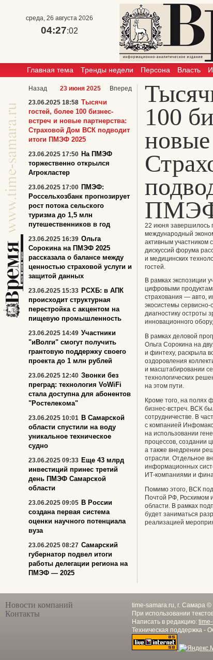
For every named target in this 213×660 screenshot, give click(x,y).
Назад (37, 88)
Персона (155, 70)
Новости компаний (39, 605)
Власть (189, 70)
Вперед (121, 88)
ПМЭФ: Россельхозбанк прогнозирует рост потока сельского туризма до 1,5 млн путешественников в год (79, 205)
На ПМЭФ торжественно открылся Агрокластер (70, 163)
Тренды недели (107, 70)
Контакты (22, 613)
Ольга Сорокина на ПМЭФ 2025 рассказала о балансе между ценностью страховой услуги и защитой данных (80, 257)
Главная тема (50, 70)
